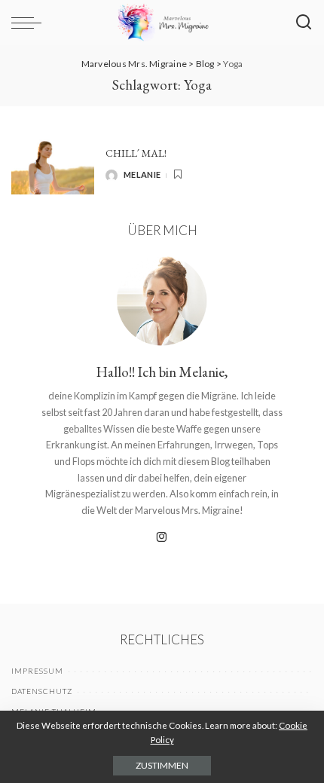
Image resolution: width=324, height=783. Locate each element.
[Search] (304, 22)
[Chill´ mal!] (52, 164)
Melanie (142, 174)
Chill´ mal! (136, 153)
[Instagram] (162, 538)
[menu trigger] (30, 22)
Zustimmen (162, 765)
